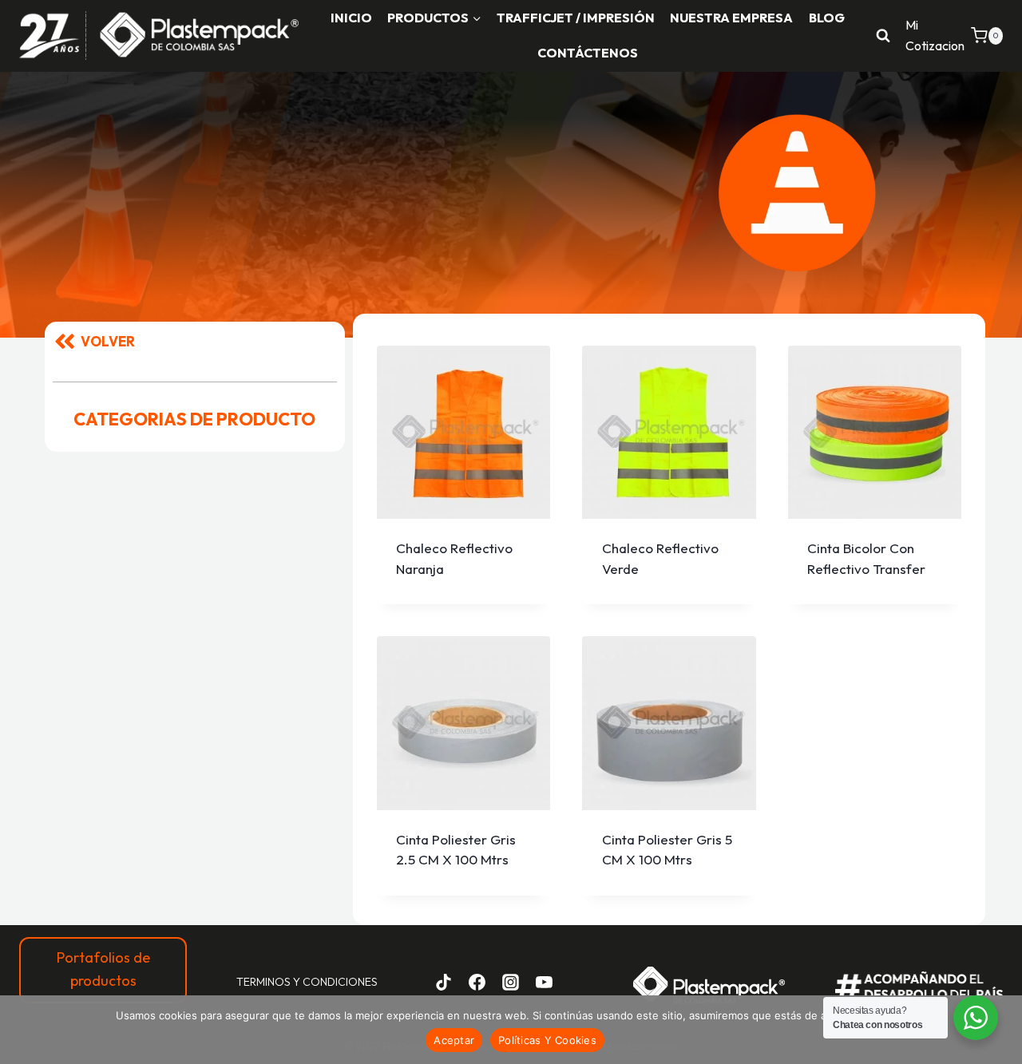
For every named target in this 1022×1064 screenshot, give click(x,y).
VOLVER (108, 341)
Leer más (463, 845)
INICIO (351, 18)
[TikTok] (444, 982)
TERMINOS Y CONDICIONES (307, 982)
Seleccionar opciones (875, 544)
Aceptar (454, 1040)
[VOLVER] (65, 342)
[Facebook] (477, 982)
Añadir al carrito (463, 554)
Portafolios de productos (103, 969)
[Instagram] (510, 982)
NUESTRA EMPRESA (731, 18)
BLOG (827, 18)
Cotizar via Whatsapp (469, 601)
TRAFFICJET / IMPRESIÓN (576, 18)
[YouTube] (544, 982)
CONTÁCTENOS (587, 53)
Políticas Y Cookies (547, 1040)
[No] (1002, 1030)
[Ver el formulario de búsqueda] (883, 36)
